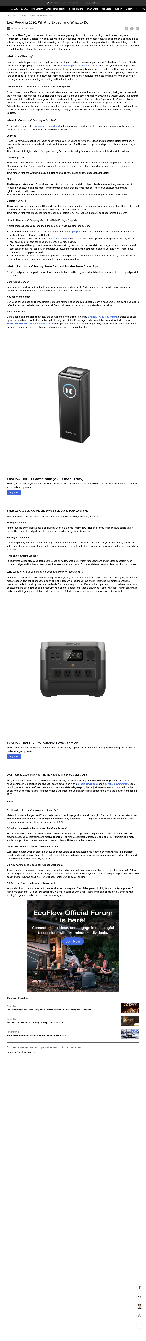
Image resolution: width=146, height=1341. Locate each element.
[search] (137, 9)
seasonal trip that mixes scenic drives (78, 65)
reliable (87, 784)
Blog (14, 15)
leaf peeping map (73, 231)
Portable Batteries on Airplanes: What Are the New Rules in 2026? (37, 1035)
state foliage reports (57, 238)
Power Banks (13, 1006)
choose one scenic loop (46, 126)
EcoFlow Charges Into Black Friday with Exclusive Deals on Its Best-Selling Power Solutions (49, 1010)
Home (9, 15)
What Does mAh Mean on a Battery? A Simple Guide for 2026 (35, 1022)
